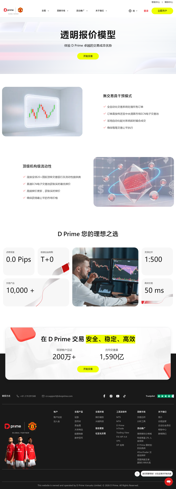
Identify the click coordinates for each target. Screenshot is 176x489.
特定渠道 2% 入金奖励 (144, 439)
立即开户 (162, 11)
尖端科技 (99, 421)
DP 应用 (120, 445)
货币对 (78, 421)
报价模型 (99, 417)
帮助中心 (156, 2)
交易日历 (141, 417)
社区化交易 (100, 433)
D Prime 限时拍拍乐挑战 (144, 446)
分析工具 (141, 421)
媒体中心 (169, 2)
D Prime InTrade (120, 427)
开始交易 (88, 56)
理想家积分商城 (144, 433)
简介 (160, 417)
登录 (146, 11)
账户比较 (58, 417)
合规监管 (162, 421)
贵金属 (78, 425)
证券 (77, 417)
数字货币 (79, 437)
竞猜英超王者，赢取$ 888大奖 (144, 461)
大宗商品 (79, 429)
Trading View (122, 432)
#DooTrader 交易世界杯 (144, 454)
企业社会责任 (164, 425)
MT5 (118, 417)
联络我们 (162, 433)
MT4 (118, 421)
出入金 (57, 421)
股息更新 (99, 428)
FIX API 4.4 (121, 436)
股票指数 (79, 433)
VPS (118, 440)
